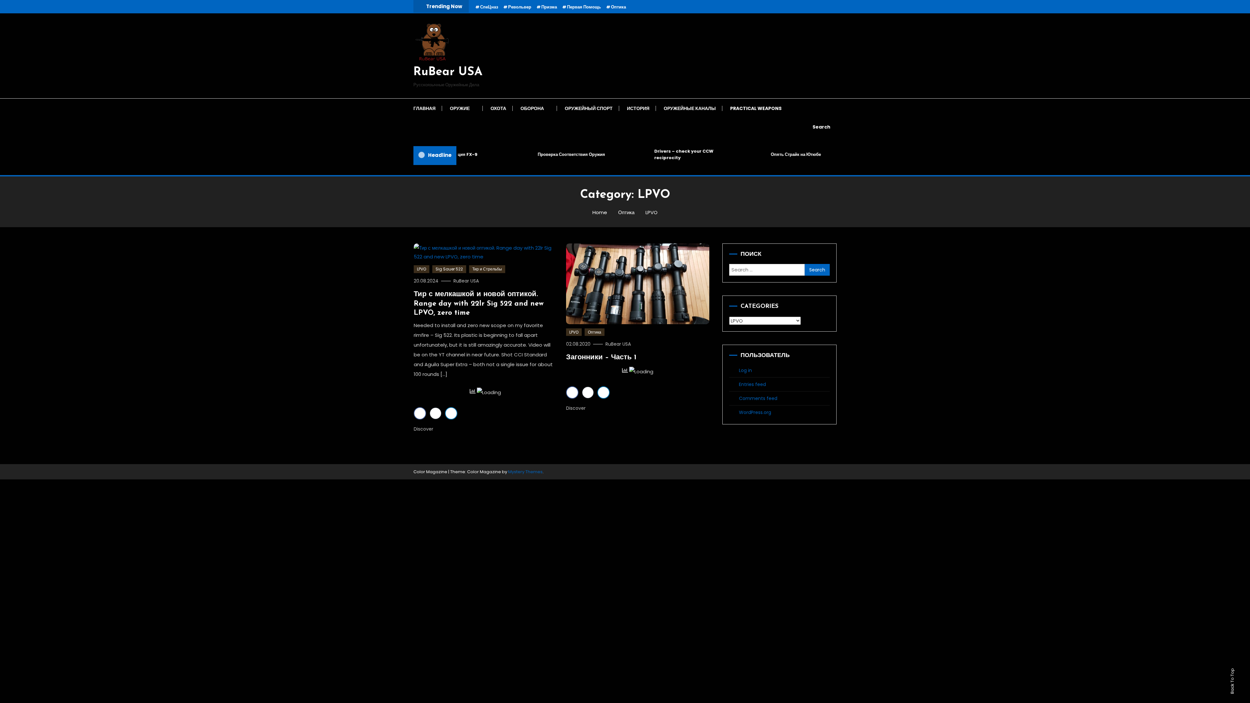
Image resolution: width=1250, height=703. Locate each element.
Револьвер (519, 7)
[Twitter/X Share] (435, 413)
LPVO (421, 269)
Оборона (532, 108)
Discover (424, 429)
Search (821, 127)
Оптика (618, 7)
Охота (498, 108)
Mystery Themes (525, 472)
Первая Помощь (584, 7)
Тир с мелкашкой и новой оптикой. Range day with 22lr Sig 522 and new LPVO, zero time (479, 304)
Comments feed (758, 398)
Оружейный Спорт (589, 108)
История (638, 108)
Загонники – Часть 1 (601, 357)
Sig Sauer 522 (449, 269)
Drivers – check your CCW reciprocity (671, 154)
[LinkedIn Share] (451, 413)
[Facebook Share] (420, 413)
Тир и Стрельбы (487, 269)
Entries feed (752, 384)
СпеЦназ (489, 7)
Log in (745, 370)
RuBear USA (447, 72)
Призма (549, 7)
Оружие (460, 108)
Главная (424, 108)
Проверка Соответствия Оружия (558, 154)
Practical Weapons (756, 108)
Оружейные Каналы (690, 108)
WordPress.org (755, 412)
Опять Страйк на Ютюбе (783, 154)
